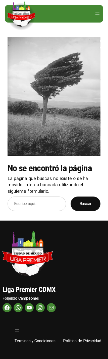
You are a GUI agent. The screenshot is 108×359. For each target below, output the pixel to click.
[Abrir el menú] (97, 14)
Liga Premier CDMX (29, 289)
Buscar (85, 203)
